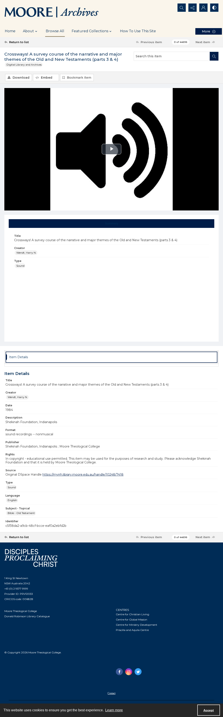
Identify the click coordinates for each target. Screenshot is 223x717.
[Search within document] (214, 56)
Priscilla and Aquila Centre (132, 630)
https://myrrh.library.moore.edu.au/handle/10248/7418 (82, 474)
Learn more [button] (114, 710)
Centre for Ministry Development (136, 624)
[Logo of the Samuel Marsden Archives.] (51, 13)
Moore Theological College (20, 611)
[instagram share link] (128, 671)
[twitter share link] (138, 671)
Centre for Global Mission (131, 619)
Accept (208, 710)
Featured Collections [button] (90, 31)
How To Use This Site (138, 31)
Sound (20, 265)
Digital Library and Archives (24, 64)
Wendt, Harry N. (26, 252)
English (12, 500)
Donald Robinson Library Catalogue (27, 616)
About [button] (28, 31)
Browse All (55, 31)
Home (10, 31)
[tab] (111, 223)
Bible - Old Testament (21, 513)
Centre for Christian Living (132, 614)
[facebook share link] (119, 671)
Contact (111, 693)
